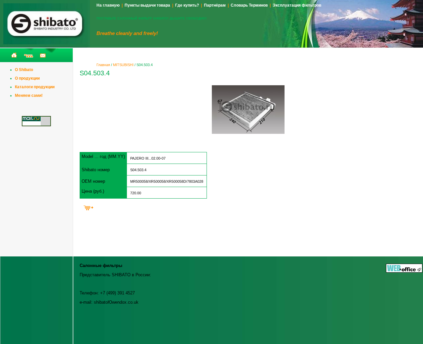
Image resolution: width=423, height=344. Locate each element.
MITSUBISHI (123, 65)
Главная (103, 65)
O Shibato (24, 69)
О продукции (27, 78)
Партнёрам (215, 5)
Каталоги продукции (35, 87)
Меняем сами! (29, 95)
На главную (108, 5)
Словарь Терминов (249, 5)
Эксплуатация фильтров (297, 5)
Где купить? (187, 5)
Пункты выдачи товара (147, 5)
